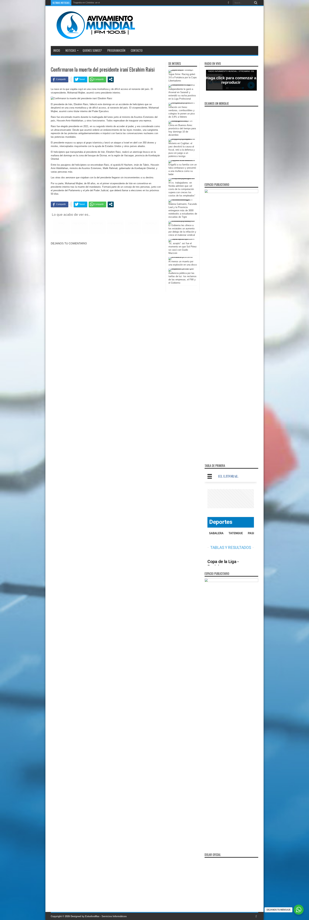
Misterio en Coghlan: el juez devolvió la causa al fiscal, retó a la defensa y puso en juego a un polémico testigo (181, 150)
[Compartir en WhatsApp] (97, 79)
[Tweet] (80, 79)
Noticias (70, 50)
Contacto (137, 50)
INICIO (56, 50)
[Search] (255, 2)
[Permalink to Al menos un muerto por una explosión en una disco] (181, 257)
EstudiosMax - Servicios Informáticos (106, 916)
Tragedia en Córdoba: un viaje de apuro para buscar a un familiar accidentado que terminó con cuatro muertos (127, 2)
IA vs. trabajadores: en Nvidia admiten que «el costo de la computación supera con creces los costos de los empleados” (181, 189)
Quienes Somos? (92, 50)
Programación (116, 50)
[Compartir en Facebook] (59, 79)
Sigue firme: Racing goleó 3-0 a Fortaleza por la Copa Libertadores (182, 77)
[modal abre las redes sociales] (111, 79)
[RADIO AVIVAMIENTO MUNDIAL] (93, 37)
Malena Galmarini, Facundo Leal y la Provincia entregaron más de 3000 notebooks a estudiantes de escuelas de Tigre (182, 210)
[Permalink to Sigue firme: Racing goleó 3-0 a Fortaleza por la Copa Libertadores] (181, 69)
